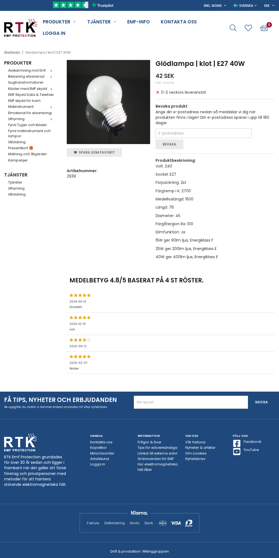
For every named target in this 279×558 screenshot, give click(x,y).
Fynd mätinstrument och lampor (29, 133)
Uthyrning (16, 119)
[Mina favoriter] (248, 27)
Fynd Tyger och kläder (27, 125)
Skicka (261, 402)
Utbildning (17, 142)
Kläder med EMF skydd (27, 88)
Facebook (252, 441)
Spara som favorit (96, 152)
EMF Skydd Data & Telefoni (31, 94)
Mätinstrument (21, 106)
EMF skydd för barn (24, 100)
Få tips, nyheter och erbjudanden (60, 400)
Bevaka (169, 144)
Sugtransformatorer (26, 82)
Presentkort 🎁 (20, 148)
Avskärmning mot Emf (27, 70)
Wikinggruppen (155, 551)
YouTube (251, 449)
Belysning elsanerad (26, 76)
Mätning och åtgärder (27, 154)
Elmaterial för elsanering (29, 113)
